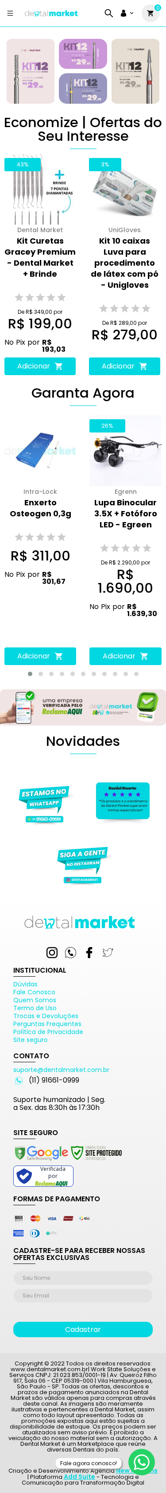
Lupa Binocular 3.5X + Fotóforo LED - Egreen (125, 513)
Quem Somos (34, 1000)
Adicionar (33, 366)
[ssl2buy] (67, 1162)
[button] (30, 673)
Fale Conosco (34, 992)
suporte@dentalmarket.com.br (61, 1069)
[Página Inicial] (51, 16)
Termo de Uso (35, 1008)
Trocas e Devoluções (45, 1016)
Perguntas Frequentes (47, 1023)
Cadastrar (83, 1329)
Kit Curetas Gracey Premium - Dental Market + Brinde (40, 257)
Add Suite (79, 1476)
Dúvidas (25, 984)
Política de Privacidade (48, 1031)
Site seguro (30, 1039)
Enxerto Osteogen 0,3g (40, 508)
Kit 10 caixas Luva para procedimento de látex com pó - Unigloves (124, 262)
